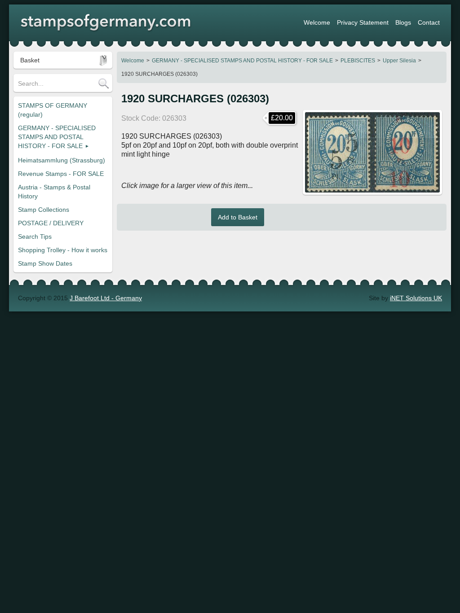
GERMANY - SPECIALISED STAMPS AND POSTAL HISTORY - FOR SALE (242, 60)
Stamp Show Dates (45, 263)
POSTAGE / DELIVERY (51, 223)
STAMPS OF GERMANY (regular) (52, 110)
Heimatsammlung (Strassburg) (61, 160)
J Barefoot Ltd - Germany (106, 298)
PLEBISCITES (358, 60)
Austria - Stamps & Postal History (54, 192)
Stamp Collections (43, 209)
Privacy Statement (363, 22)
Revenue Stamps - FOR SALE (61, 173)
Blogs (403, 22)
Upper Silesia (399, 60)
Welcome (132, 60)
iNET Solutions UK (416, 298)
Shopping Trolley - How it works (62, 250)
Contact (429, 22)
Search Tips (35, 236)
